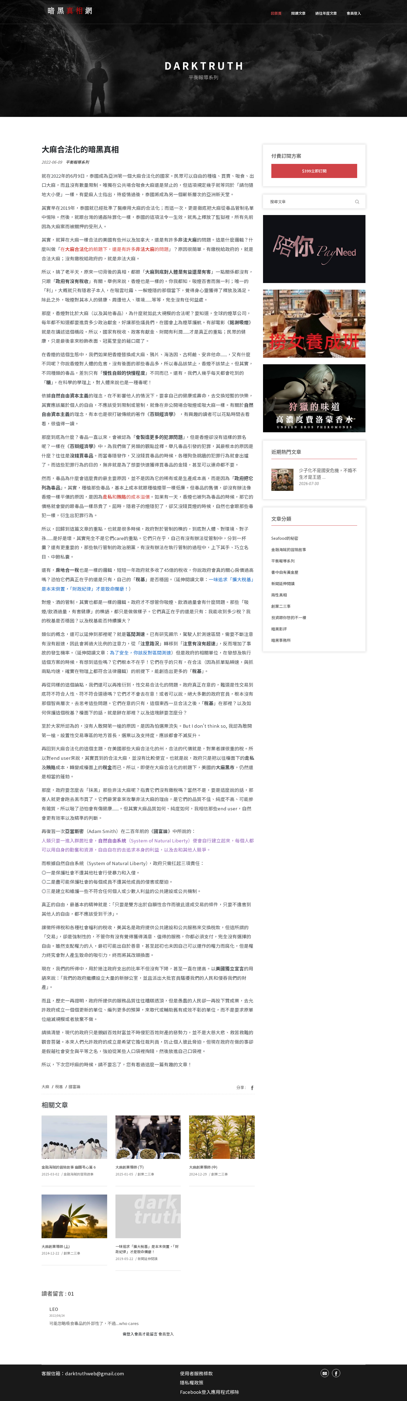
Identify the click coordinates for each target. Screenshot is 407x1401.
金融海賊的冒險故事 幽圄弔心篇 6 (69, 1167)
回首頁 (276, 13)
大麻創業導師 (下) (129, 1167)
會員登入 (354, 13)
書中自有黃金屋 (284, 572)
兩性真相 (279, 595)
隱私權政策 (192, 1382)
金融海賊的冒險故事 (79, 1174)
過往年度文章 (326, 13)
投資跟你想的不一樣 (288, 617)
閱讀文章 (298, 13)
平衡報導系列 (77, 162)
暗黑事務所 (281, 640)
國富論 (74, 1086)
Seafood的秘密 (284, 538)
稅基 (59, 1086)
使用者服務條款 (196, 1373)
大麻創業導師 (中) (203, 1167)
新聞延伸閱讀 (148, 1258)
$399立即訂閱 (314, 171)
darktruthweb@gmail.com (94, 1373)
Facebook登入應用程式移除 (209, 1392)
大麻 (45, 1086)
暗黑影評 (279, 629)
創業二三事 (146, 1174)
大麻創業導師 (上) (56, 1246)
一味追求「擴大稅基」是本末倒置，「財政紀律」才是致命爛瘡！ (147, 1249)
